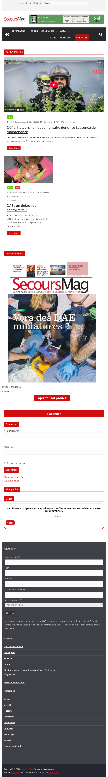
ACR (57, 122)
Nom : (7, 567)
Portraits (8, 740)
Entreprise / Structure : (15, 589)
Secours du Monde (13, 746)
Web (17, 187)
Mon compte (67, 37)
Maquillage (9, 734)
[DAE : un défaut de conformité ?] (28, 169)
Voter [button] (10, 522)
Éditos (34, 31)
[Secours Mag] (7, 34)
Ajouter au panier (52, 398)
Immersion (9, 716)
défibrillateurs (71, 122)
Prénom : (9, 578)
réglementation (13, 200)
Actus (63, 31)
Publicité (8, 658)
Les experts (9, 652)
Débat (7, 699)
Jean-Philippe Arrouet (17, 122)
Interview (8, 728)
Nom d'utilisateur (12, 430)
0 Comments (47, 122)
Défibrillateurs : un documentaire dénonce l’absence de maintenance (51, 129)
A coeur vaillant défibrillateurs (20, 196)
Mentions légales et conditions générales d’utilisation (30, 670)
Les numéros (47, 31)
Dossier (7, 704)
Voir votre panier (12, 480)
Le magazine (18, 31)
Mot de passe (10, 447)
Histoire (8, 710)
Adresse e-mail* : (13, 557)
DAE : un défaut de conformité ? (21, 207)
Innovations (9, 722)
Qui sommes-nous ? (13, 646)
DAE (62, 122)
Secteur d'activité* (13, 600)
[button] (26, 31)
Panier (53, 37)
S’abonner (81, 37)
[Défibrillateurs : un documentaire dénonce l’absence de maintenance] (54, 85)
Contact (8, 664)
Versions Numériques (14, 682)
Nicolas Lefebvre (15, 192)
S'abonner (54, 414)
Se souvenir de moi (16, 463)
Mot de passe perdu (13, 477)
